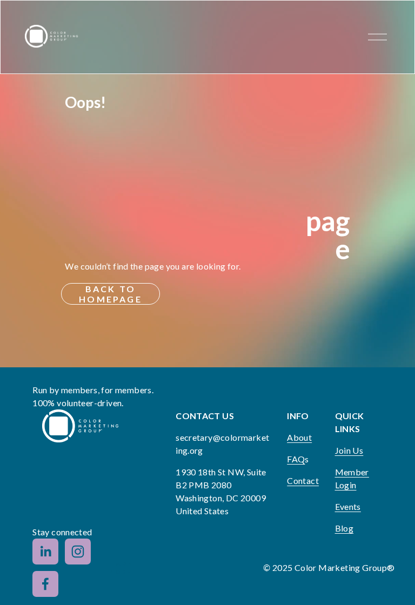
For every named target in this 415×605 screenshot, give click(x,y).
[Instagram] (78, 551)
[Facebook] (45, 584)
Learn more (120, 568)
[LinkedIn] (45, 551)
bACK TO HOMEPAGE (110, 294)
